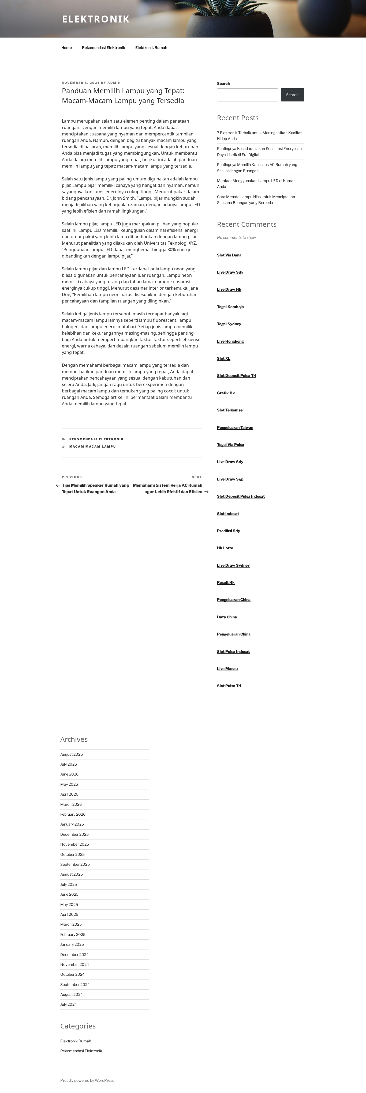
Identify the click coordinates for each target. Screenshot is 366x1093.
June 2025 (69, 894)
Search (223, 83)
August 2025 (71, 874)
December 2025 (74, 834)
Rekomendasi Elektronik (103, 47)
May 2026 (69, 784)
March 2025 (71, 924)
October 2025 (72, 854)
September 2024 (75, 984)
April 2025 (69, 914)
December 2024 (74, 954)
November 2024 (74, 964)
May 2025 (69, 904)
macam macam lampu (92, 446)
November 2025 (74, 844)
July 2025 (68, 884)
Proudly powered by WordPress (87, 1080)
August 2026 (71, 754)
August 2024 (71, 994)
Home (66, 47)
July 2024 (68, 1004)
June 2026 (69, 774)
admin (114, 83)
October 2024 (72, 974)
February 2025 (72, 934)
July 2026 (68, 764)
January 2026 (72, 824)
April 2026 (69, 794)
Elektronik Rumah (151, 47)
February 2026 (72, 814)
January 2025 (72, 944)
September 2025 (75, 864)
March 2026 (71, 804)
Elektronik (96, 18)
